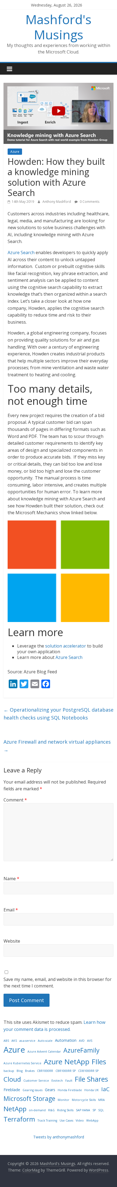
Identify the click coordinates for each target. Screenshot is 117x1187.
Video (80, 1120)
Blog (20, 1071)
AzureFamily (81, 1050)
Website (12, 941)
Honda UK (91, 1090)
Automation (65, 1040)
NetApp (15, 1108)
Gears (50, 1089)
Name (11, 879)
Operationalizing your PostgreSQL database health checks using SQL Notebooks (58, 713)
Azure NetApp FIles (75, 1061)
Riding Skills (65, 1110)
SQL (101, 1110)
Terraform (19, 1119)
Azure (14, 151)
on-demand (37, 1110)
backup (9, 1071)
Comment (15, 800)
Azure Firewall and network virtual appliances (57, 745)
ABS (6, 1041)
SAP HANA (83, 1110)
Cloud (12, 1079)
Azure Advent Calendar (44, 1051)
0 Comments (89, 201)
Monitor (63, 1100)
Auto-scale (45, 1041)
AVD (82, 1041)
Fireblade (12, 1089)
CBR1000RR (45, 1071)
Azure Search (21, 252)
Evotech (57, 1080)
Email (11, 910)
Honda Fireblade (70, 1090)
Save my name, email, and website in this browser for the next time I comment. (58, 982)
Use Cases (66, 1120)
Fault (68, 1080)
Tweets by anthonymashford (58, 1136)
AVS (89, 1041)
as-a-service (27, 1041)
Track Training (47, 1120)
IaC (105, 1089)
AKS (14, 1041)
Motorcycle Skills (84, 1100)
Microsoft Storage (29, 1098)
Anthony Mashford (57, 201)
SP (94, 1110)
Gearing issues (32, 1090)
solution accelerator (65, 646)
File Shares (91, 1079)
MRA (101, 1100)
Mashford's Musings (58, 27)
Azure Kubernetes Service (22, 1063)
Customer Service (36, 1080)
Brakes (30, 1071)
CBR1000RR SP (66, 1071)
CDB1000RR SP (88, 1071)
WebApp (92, 1120)
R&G (51, 1110)
